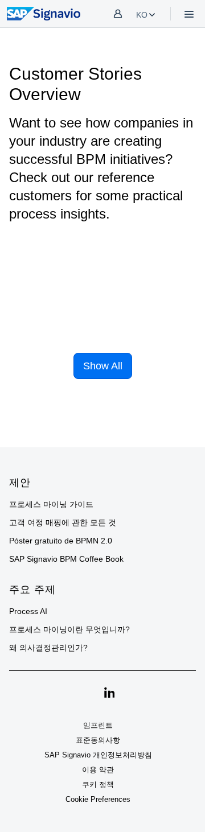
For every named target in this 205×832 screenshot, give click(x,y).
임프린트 (98, 725)
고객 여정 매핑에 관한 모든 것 (62, 522)
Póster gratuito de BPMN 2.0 (60, 540)
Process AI (28, 611)
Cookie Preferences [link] (97, 799)
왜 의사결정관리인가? (48, 647)
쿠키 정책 (98, 784)
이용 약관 (98, 769)
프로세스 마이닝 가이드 (51, 504)
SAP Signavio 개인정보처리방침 (98, 755)
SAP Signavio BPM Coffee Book (66, 558)
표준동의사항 (98, 740)
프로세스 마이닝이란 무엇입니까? (69, 629)
